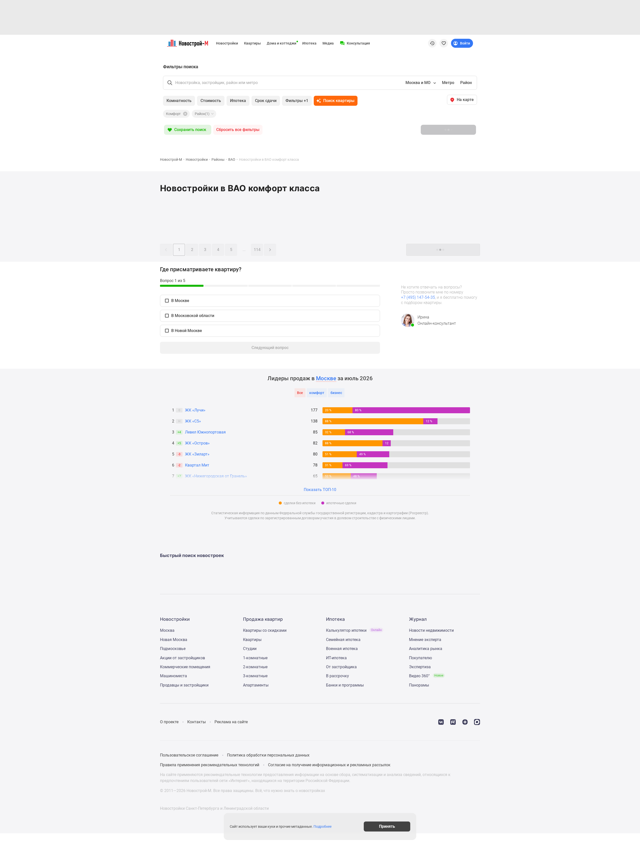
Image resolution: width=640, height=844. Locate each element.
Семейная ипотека (343, 639)
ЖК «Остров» (197, 443)
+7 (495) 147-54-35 (418, 297)
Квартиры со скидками (264, 630)
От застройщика (341, 666)
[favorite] (443, 43)
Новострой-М (171, 160)
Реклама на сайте (231, 722)
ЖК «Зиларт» (197, 454)
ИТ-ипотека (336, 658)
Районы (218, 160)
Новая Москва (173, 639)
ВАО (231, 160)
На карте (465, 99)
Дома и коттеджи (281, 43)
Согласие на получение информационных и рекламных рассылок (329, 764)
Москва (167, 630)
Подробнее (323, 826)
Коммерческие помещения (185, 666)
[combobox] (420, 83)
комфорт (316, 393)
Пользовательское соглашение (189, 755)
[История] (432, 43)
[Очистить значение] (185, 113)
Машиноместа (173, 676)
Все (300, 393)
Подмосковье (173, 648)
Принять (387, 826)
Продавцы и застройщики (184, 685)
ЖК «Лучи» (195, 410)
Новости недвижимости (431, 630)
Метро (448, 82)
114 (257, 249)
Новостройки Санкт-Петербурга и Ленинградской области (214, 808)
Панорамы (419, 685)
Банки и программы (345, 685)
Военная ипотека (342, 648)
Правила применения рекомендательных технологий (209, 764)
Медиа (328, 43)
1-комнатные (255, 658)
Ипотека (309, 43)
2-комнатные (255, 666)
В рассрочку (337, 676)
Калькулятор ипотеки (354, 630)
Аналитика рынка (425, 648)
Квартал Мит (197, 465)
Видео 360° (426, 676)
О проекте (169, 722)
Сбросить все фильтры (238, 129)
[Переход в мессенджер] (477, 721)
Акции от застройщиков (182, 658)
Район (466, 82)
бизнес (336, 393)
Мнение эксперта (425, 639)
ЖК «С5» (193, 421)
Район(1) (202, 114)
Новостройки (227, 43)
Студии (249, 648)
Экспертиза (420, 666)
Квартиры (252, 43)
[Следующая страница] (270, 250)
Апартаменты (255, 685)
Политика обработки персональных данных (268, 755)
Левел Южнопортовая (205, 432)
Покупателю (420, 658)
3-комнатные (255, 676)
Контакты (196, 722)
